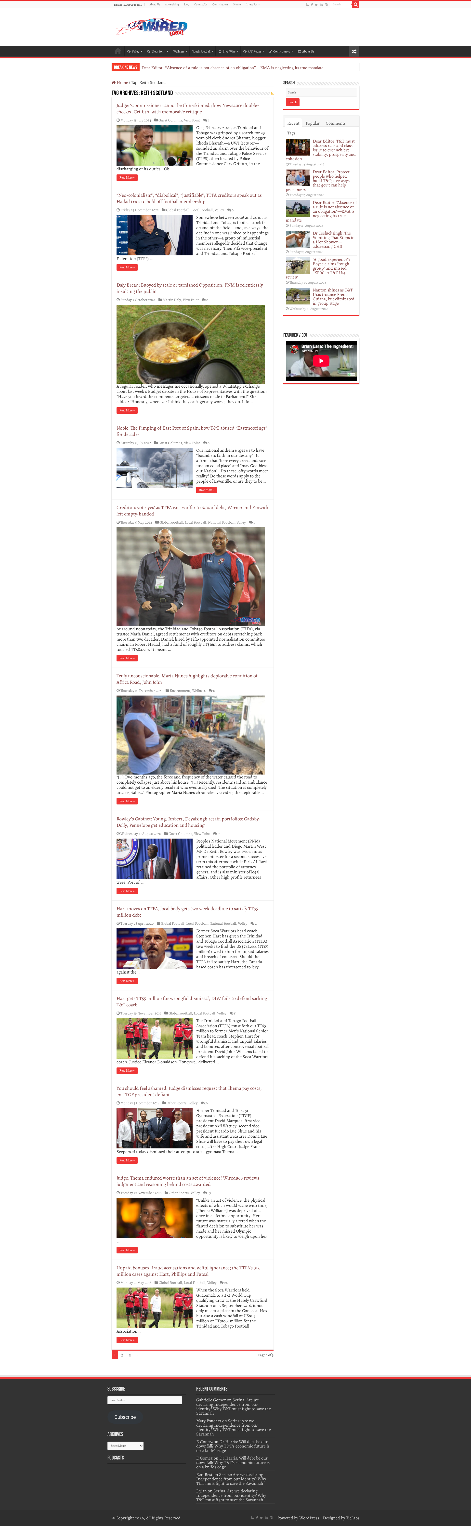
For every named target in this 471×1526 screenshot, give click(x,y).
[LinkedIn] (321, 5)
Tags (291, 133)
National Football (221, 522)
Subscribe (125, 1417)
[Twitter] (316, 5)
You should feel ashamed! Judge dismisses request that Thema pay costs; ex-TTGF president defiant (189, 1091)
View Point (158, 51)
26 (226, 1282)
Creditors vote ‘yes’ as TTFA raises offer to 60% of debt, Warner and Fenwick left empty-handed (193, 510)
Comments (336, 123)
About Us (154, 4)
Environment (180, 690)
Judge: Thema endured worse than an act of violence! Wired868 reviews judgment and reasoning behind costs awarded (188, 1181)
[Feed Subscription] (272, 94)
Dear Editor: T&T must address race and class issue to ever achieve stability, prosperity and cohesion (321, 150)
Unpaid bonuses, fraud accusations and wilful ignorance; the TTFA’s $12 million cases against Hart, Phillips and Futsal (188, 1270)
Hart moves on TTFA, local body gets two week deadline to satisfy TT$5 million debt (187, 911)
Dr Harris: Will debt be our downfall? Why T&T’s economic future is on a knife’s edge (233, 1446)
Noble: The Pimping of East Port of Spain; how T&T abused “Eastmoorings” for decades (192, 431)
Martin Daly (172, 299)
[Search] (355, 4)
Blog (186, 4)
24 (207, 1102)
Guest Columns (170, 120)
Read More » (127, 177)
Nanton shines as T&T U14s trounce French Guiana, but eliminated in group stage (333, 296)
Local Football (202, 209)
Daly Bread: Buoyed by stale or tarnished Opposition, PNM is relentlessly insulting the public (190, 288)
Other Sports (176, 1102)
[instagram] (326, 5)
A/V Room (254, 51)
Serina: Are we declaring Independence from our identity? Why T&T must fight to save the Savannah (233, 1406)
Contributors (220, 4)
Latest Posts (253, 4)
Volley (135, 51)
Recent (293, 123)
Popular (313, 123)
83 (209, 1192)
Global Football (177, 209)
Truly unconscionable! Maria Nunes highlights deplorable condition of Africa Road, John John (187, 678)
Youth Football (201, 51)
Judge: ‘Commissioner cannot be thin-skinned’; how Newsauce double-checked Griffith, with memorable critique (188, 108)
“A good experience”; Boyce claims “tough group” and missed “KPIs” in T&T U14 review (318, 268)
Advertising (172, 4)
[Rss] (307, 5)
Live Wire (229, 51)
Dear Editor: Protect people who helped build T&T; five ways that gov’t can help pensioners (318, 180)
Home (237, 4)
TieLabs (352, 1518)
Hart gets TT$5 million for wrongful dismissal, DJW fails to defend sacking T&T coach (192, 1001)
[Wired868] (152, 26)
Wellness (178, 51)
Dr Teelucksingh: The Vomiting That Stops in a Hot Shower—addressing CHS (333, 239)
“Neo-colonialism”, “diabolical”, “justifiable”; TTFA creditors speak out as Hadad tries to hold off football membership (189, 198)
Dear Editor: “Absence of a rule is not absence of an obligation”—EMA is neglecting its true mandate (232, 67)
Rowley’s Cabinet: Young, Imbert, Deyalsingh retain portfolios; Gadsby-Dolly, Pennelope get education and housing (189, 822)
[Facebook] (311, 5)
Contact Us (201, 4)
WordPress (309, 1518)
